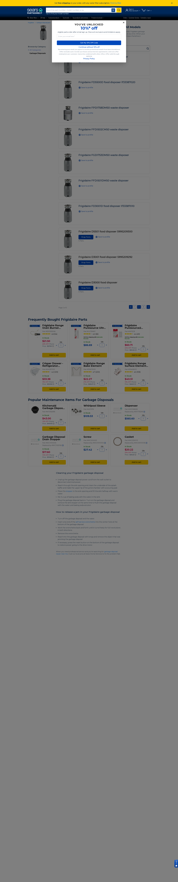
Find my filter (115, 3)
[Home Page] (35, 11)
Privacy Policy (89, 59)
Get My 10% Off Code (89, 43)
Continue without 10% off (89, 47)
